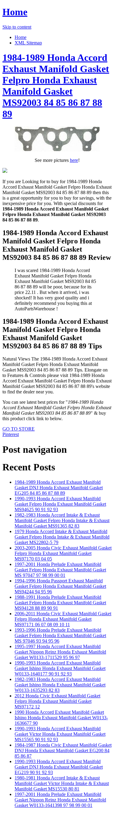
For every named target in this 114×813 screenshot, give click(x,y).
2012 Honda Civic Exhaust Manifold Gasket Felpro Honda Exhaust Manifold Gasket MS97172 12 (57, 701)
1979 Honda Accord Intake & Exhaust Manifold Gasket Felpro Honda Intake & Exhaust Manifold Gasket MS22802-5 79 (62, 537)
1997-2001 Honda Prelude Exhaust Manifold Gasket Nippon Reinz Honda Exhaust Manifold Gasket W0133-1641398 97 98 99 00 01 (60, 800)
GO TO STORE (18, 428)
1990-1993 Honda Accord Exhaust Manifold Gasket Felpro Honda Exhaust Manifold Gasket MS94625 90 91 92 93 (60, 504)
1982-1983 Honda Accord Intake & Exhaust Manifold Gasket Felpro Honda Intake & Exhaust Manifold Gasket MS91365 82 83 (62, 520)
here (74, 160)
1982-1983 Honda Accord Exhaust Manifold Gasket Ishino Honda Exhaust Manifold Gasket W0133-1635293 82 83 (60, 685)
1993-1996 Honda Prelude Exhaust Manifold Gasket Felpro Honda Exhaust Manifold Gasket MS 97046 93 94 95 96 (60, 635)
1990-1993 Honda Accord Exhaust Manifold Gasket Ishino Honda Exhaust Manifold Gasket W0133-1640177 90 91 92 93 (60, 668)
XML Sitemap (28, 42)
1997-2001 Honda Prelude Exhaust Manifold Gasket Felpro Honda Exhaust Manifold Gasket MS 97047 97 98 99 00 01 (60, 570)
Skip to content (16, 27)
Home (14, 11)
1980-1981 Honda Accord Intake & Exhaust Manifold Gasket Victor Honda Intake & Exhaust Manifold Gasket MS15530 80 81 (62, 783)
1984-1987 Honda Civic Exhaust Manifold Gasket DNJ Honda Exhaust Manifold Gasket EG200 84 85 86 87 (63, 750)
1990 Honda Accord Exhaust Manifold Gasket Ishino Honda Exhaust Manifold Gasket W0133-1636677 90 (61, 718)
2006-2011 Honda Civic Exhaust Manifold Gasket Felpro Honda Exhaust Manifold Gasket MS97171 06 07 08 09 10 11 (63, 619)
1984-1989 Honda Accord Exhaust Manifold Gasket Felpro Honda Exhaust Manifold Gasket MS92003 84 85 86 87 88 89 (55, 85)
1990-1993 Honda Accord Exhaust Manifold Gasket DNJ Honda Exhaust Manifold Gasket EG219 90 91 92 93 (59, 767)
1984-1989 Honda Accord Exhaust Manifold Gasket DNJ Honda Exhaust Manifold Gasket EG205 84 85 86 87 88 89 (59, 488)
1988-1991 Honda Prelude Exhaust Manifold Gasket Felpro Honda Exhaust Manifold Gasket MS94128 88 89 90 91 (60, 603)
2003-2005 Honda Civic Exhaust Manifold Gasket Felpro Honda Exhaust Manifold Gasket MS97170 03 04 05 (63, 553)
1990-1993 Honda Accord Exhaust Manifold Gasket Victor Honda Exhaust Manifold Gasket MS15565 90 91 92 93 (60, 734)
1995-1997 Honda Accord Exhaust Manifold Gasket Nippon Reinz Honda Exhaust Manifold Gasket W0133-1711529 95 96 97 (60, 652)
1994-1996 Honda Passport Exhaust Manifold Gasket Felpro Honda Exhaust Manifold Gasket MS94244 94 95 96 (60, 586)
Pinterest (10, 434)
